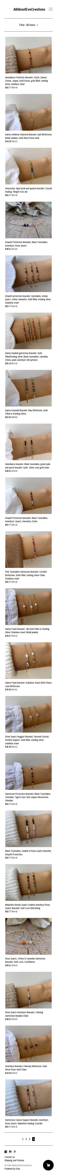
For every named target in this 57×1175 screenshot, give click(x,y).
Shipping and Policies (14, 1160)
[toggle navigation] (50, 9)
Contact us (10, 1157)
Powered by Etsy (12, 1168)
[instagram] (10, 1152)
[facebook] (6, 1152)
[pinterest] (15, 1152)
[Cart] (48, 1165)
